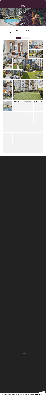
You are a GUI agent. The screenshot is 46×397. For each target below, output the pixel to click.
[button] (43, 394)
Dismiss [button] (39, 394)
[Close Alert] (45, 1)
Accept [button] (36, 394)
